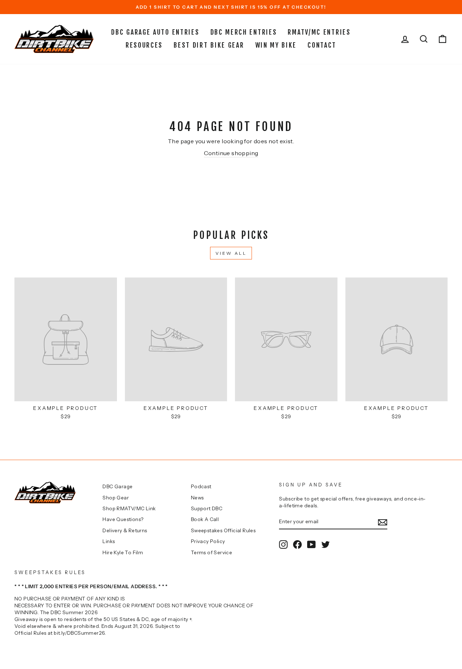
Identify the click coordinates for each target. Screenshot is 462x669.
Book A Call (205, 519)
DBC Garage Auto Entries (155, 32)
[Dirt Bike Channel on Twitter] (325, 544)
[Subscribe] (382, 521)
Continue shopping (231, 153)
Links (109, 541)
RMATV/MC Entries (319, 32)
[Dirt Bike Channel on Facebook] (297, 544)
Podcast (201, 486)
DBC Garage (117, 486)
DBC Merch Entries (243, 32)
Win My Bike (276, 45)
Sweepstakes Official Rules (223, 530)
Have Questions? (123, 519)
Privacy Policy (208, 541)
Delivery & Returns (125, 530)
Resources (144, 45)
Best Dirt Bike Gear (209, 45)
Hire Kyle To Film (123, 552)
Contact (322, 45)
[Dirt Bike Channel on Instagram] (283, 544)
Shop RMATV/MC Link (129, 508)
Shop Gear (116, 497)
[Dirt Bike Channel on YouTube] (311, 544)
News (197, 497)
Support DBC (206, 508)
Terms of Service (211, 552)
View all (231, 253)
